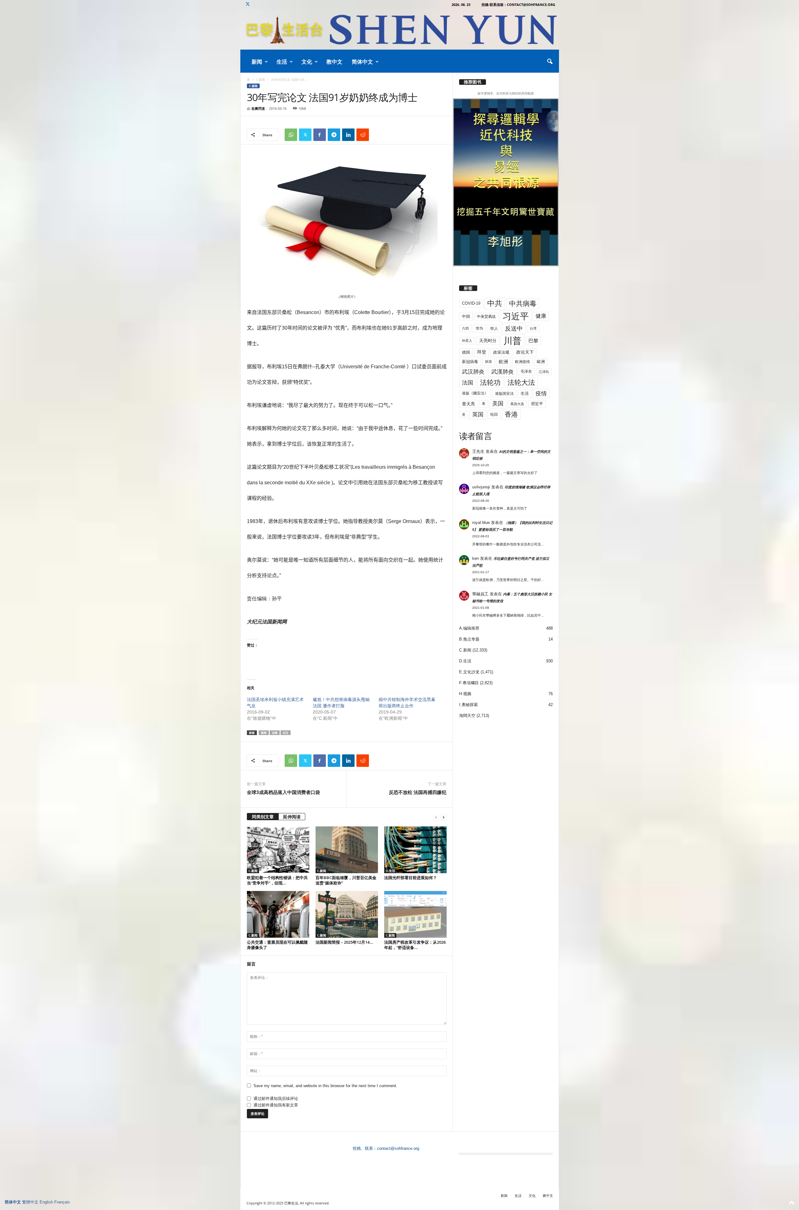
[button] (549, 62)
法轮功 (490, 382)
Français (62, 1202)
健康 (541, 316)
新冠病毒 (470, 361)
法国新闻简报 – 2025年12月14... (344, 942)
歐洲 (541, 361)
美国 (497, 403)
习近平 (515, 316)
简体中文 (362, 61)
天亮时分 (488, 340)
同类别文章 (263, 817)
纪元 (285, 733)
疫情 (541, 393)
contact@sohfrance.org (398, 1148)
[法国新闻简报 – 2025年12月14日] (347, 914)
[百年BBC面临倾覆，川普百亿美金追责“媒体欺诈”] (347, 849)
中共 (494, 303)
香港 (511, 414)
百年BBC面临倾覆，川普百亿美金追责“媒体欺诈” (346, 880)
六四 (465, 328)
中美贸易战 (486, 316)
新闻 (257, 61)
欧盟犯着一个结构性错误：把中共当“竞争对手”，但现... (277, 880)
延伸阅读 (292, 817)
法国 (274, 733)
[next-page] (443, 817)
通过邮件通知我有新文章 (275, 1105)
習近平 (537, 403)
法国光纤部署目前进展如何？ (410, 877)
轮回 (494, 414)
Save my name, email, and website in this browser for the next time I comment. (325, 1085)
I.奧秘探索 (468, 704)
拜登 (481, 352)
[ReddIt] (362, 134)
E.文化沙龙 (469, 672)
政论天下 (525, 352)
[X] (248, 4)
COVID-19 (471, 303)
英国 (477, 414)
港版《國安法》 (475, 393)
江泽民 (544, 372)
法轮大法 (521, 382)
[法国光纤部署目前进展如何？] (415, 849)
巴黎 (533, 340)
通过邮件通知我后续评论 (275, 1098)
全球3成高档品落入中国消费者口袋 (283, 792)
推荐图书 (472, 82)
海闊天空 (467, 715)
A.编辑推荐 (469, 628)
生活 (282, 61)
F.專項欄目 (469, 682)
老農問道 (258, 108)
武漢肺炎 (502, 372)
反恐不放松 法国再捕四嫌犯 (417, 792)
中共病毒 (523, 303)
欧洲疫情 (522, 362)
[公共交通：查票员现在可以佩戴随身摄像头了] (278, 914)
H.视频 (465, 693)
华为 (479, 328)
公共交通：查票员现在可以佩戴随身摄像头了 (277, 944)
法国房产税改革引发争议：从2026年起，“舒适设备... (415, 944)
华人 (494, 328)
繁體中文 (30, 1202)
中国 (466, 316)
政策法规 (501, 352)
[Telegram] (334, 134)
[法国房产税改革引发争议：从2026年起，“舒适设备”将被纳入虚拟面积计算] (415, 914)
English (46, 1202)
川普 (512, 341)
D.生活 (390, 871)
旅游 (488, 361)
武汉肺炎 (473, 371)
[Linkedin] (348, 134)
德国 (466, 352)
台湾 (533, 328)
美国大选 (517, 404)
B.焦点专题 (469, 639)
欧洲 (503, 361)
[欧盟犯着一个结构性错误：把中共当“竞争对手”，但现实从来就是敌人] (278, 849)
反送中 (514, 328)
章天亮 (468, 403)
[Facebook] (319, 134)
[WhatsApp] (291, 134)
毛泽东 (526, 371)
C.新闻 (260, 79)
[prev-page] (436, 817)
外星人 (467, 340)
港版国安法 (504, 393)
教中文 (334, 61)
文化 (306, 61)
